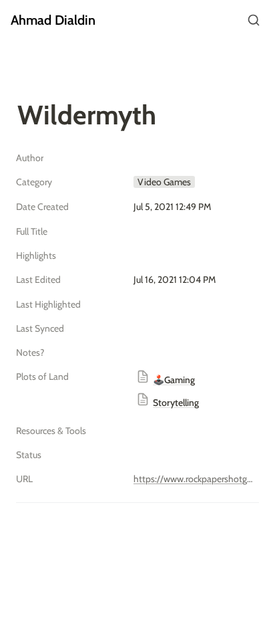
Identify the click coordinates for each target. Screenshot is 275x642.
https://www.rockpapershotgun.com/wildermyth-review (193, 479)
